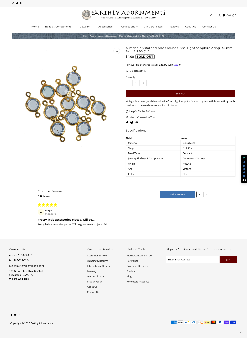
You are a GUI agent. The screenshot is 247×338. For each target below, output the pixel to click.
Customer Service (97, 255)
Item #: (130, 71)
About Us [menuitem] (190, 26)
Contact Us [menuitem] (209, 26)
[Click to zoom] (116, 51)
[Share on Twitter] (132, 123)
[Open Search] (211, 15)
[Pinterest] (20, 3)
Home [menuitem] (35, 26)
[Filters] (199, 194)
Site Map (131, 271)
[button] (244, 169)
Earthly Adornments (42, 323)
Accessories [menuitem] (105, 26)
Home (85, 36)
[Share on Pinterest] (137, 123)
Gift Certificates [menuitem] (153, 26)
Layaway (92, 271)
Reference (132, 260)
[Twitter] (17, 3)
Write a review (177, 194)
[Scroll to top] (241, 332)
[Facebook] (13, 3)
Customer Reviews (137, 266)
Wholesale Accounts (138, 281)
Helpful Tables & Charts (142, 111)
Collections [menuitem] (128, 26)
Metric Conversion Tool (142, 117)
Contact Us (93, 292)
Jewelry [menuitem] (85, 26)
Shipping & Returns (97, 260)
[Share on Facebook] (127, 123)
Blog (129, 276)
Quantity (130, 77)
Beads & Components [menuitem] (58, 26)
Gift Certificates (95, 276)
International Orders (98, 266)
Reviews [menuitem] (174, 26)
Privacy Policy (94, 281)
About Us (92, 286)
